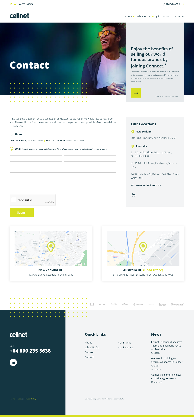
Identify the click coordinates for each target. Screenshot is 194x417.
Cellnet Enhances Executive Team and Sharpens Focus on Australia (166, 347)
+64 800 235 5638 (25, 4)
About (128, 16)
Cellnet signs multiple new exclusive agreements (166, 378)
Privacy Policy (30, 398)
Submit (21, 212)
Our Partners (125, 347)
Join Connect (163, 16)
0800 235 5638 (18, 140)
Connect (89, 352)
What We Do (144, 16)
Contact (179, 16)
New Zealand (173, 3)
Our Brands (124, 342)
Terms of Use (15, 398)
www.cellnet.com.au (148, 185)
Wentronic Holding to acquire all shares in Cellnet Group (166, 363)
